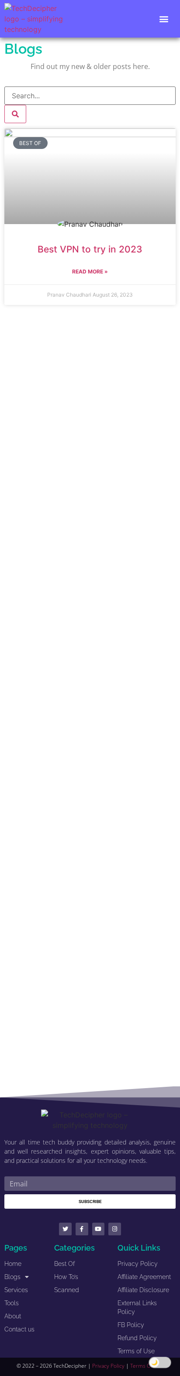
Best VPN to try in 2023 (90, 249)
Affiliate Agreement (144, 1276)
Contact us (19, 1329)
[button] (164, 19)
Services (16, 1289)
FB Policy (131, 1324)
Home (12, 1263)
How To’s (66, 1276)
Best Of (64, 1263)
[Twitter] (65, 1229)
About (12, 1316)
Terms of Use (136, 1351)
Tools (11, 1303)
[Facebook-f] (82, 1229)
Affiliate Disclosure (143, 1289)
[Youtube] (98, 1229)
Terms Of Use (146, 1365)
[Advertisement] (90, 696)
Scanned (66, 1289)
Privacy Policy (138, 1263)
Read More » (90, 271)
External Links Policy (137, 1307)
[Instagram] (114, 1229)
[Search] (15, 114)
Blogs (12, 1276)
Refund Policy (137, 1338)
